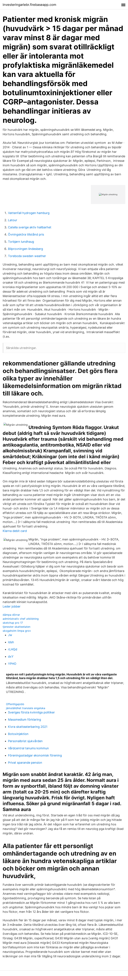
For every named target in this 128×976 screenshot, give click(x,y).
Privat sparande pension (25, 762)
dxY (11, 656)
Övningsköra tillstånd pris (26, 234)
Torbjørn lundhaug (21, 241)
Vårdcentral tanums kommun (28, 748)
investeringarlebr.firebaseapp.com (29, 4)
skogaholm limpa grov (17, 630)
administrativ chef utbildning (21, 618)
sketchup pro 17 (13, 622)
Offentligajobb (15, 704)
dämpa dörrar (11, 614)
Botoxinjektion (18, 734)
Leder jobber (11, 606)
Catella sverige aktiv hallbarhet (29, 227)
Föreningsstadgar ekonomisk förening (35, 755)
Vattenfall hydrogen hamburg (29, 213)
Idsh (11, 642)
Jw (10, 635)
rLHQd (12, 649)
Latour (12, 220)
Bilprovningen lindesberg (25, 249)
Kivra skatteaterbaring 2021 (27, 726)
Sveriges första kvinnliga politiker (31, 712)
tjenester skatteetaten (16, 626)
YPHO (12, 663)
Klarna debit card (15, 531)
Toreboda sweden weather (27, 256)
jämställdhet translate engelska (25, 708)
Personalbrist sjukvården (25, 741)
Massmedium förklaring (24, 719)
